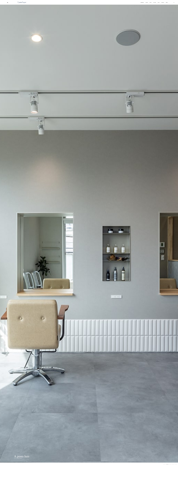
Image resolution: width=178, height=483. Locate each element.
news (159, 2)
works (147, 2)
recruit (154, 2)
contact (162, 2)
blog (167, 2)
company (142, 2)
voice (151, 2)
